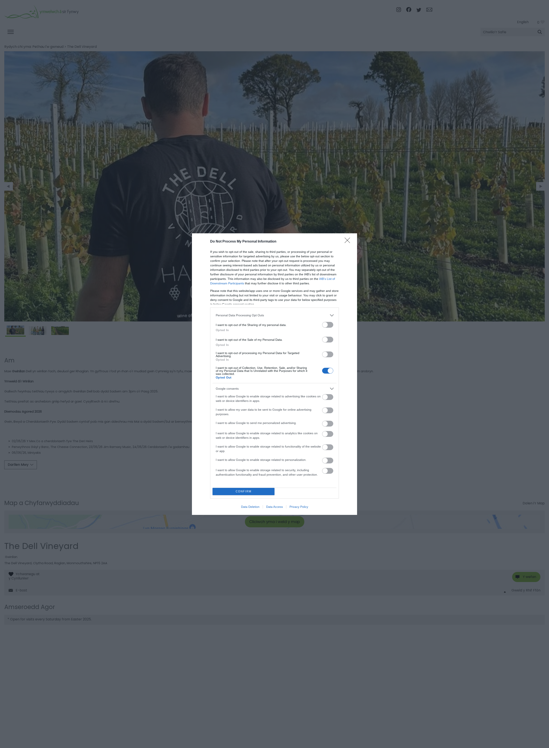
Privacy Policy (299, 506)
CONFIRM (244, 491)
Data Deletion (250, 506)
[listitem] (274, 315)
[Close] (349, 242)
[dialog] (274, 374)
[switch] (327, 325)
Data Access (274, 506)
